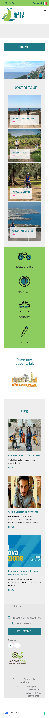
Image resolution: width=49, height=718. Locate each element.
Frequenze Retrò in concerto (24, 455)
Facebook (24, 682)
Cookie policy (30, 679)
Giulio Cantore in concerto (23, 511)
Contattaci (24, 631)
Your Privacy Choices (14, 713)
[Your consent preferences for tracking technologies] (44, 713)
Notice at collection (8, 716)
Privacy (16, 679)
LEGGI (11, 467)
